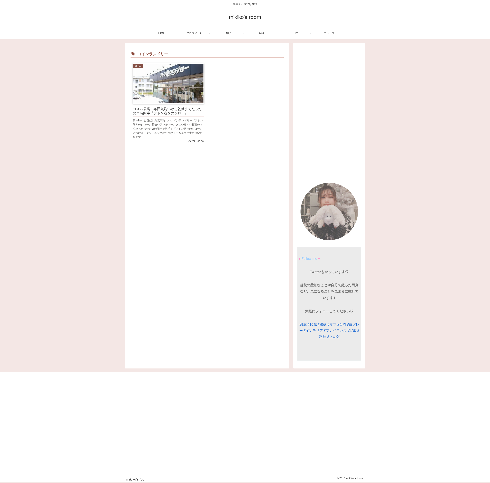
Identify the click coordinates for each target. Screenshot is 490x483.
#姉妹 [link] (322, 324)
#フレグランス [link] (335, 330)
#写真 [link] (351, 330)
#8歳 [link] (303, 324)
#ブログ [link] (333, 336)
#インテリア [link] (313, 330)
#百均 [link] (341, 324)
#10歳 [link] (312, 324)
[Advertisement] (207, 204)
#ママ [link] (331, 324)
